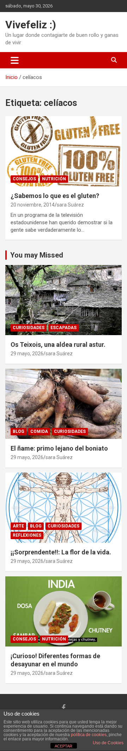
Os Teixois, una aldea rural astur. (58, 344)
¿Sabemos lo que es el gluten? (55, 195)
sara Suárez (70, 205)
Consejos (24, 178)
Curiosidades (28, 327)
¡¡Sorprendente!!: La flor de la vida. (61, 552)
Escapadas (63, 327)
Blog (18, 431)
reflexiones (27, 535)
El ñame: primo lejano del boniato (59, 448)
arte (18, 526)
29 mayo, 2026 (27, 353)
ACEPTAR (63, 746)
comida (39, 431)
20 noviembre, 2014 (33, 205)
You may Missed (36, 255)
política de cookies (89, 734)
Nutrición (54, 178)
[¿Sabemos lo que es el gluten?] (63, 151)
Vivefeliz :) (30, 24)
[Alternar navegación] (14, 60)
